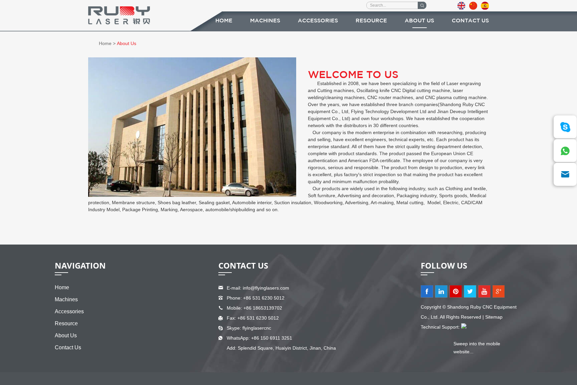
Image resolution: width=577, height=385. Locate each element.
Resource (371, 20)
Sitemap (494, 317)
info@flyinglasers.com (266, 288)
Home (223, 20)
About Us (419, 20)
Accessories (318, 20)
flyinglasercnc (256, 328)
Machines (265, 20)
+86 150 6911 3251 (271, 338)
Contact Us (470, 20)
